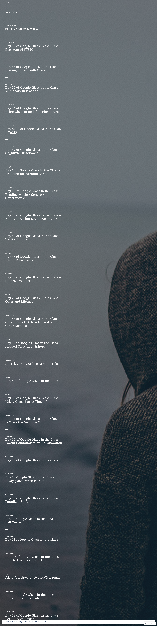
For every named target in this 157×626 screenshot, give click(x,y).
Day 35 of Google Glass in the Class (31, 460)
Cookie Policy (33, 622)
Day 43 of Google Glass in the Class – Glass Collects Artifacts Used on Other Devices (33, 322)
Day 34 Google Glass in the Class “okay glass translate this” (29, 479)
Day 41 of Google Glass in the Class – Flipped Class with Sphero (33, 344)
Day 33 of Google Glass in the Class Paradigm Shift (31, 500)
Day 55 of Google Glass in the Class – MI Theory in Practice (33, 89)
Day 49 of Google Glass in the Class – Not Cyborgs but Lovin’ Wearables (33, 217)
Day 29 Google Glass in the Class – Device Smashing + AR (31, 596)
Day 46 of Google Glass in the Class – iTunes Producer (33, 279)
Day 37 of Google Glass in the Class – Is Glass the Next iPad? (33, 420)
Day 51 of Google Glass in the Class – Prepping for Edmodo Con (33, 172)
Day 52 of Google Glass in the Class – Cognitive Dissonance (33, 151)
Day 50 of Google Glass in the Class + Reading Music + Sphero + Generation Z (33, 194)
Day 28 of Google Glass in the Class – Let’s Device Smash (33, 617)
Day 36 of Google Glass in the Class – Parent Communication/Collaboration (33, 441)
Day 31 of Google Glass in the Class (31, 539)
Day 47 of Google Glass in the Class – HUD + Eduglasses (33, 258)
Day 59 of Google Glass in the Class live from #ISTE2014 (31, 47)
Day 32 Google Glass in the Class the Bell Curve (32, 520)
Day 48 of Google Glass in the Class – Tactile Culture (33, 237)
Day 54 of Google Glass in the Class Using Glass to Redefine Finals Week (33, 110)
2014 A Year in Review (22, 29)
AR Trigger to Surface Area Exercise (32, 363)
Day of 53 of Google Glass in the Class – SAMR (33, 130)
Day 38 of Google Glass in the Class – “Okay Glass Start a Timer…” (33, 399)
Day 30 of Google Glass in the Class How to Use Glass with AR (32, 558)
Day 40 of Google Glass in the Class (32, 381)
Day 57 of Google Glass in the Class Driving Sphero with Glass (31, 68)
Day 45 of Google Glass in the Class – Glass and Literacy (33, 299)
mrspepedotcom (7, 3)
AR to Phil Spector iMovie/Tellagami (32, 577)
